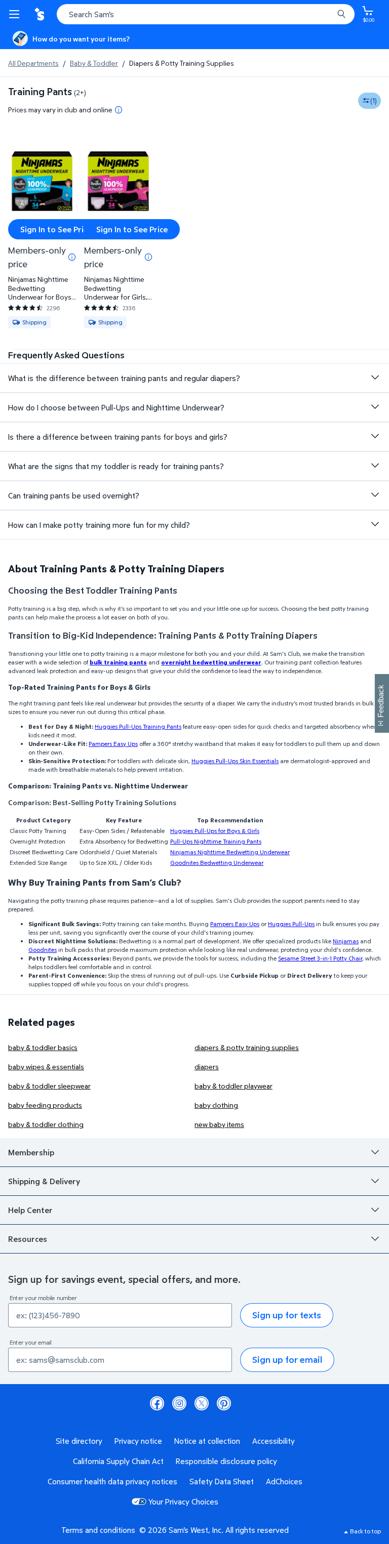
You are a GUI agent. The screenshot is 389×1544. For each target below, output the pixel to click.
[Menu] (16, 14)
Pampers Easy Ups (113, 743)
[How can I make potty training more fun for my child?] (375, 524)
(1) (373, 100)
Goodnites (42, 949)
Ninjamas (346, 941)
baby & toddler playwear (233, 1086)
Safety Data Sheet (221, 1481)
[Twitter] (202, 1403)
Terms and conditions (98, 1529)
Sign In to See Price (56, 229)
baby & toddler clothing (46, 1124)
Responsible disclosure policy (226, 1461)
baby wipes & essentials (46, 1066)
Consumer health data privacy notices (112, 1481)
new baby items (219, 1124)
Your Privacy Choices (183, 1501)
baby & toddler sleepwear (49, 1086)
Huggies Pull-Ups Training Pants (138, 726)
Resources (27, 1238)
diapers (206, 1066)
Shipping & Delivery (44, 1181)
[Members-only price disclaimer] (72, 257)
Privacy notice (138, 1440)
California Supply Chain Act (118, 1461)
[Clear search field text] (328, 14)
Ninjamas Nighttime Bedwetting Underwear (230, 852)
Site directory (79, 1440)
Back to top (365, 1531)
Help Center (30, 1210)
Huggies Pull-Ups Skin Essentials (235, 761)
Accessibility (273, 1440)
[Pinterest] (224, 1403)
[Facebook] (157, 1403)
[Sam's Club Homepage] (40, 14)
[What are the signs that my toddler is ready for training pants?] (375, 465)
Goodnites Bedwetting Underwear (216, 862)
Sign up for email (287, 1359)
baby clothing (216, 1105)
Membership (31, 1152)
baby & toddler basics (42, 1047)
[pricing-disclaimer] (118, 110)
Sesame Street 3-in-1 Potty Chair (320, 958)
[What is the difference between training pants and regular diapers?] (375, 377)
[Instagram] (179, 1403)
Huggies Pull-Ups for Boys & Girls (214, 830)
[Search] (341, 14)
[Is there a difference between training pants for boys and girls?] (375, 436)
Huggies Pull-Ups (291, 924)
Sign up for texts (286, 1315)
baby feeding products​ (45, 1105)
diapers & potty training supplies (246, 1047)
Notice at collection (207, 1440)
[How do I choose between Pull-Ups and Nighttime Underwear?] (375, 407)
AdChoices (284, 1481)
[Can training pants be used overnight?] (375, 495)
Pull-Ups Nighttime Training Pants (215, 841)
